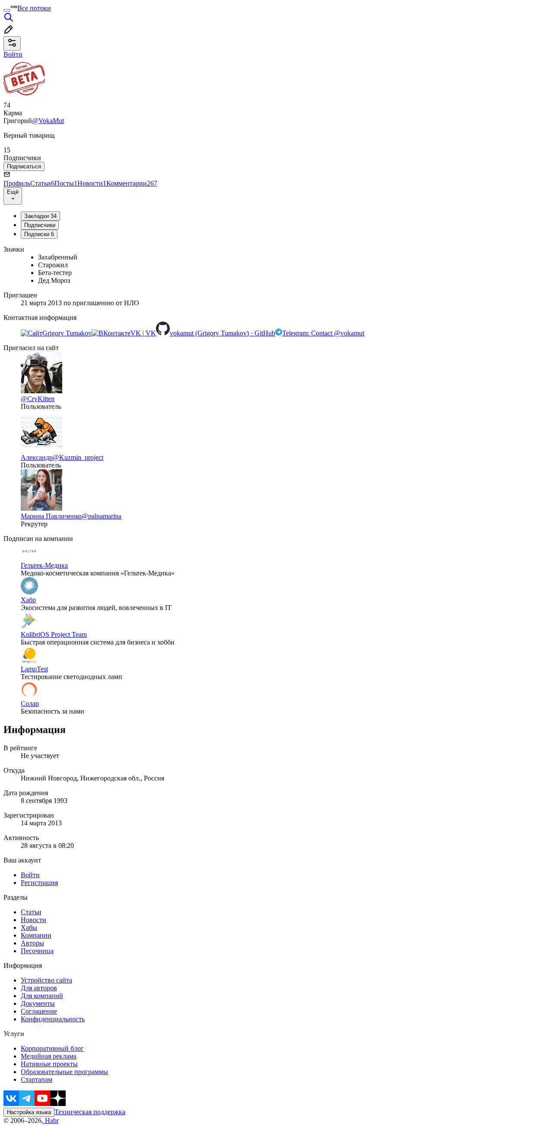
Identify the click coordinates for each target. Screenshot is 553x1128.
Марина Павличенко (51, 516)
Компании (36, 935)
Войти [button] (12, 54)
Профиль (16, 183)
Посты (65, 183)
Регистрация (39, 882)
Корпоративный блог (52, 1048)
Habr (51, 1120)
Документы (38, 1003)
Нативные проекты (49, 1064)
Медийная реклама (48, 1056)
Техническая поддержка (89, 1111)
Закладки (40, 216)
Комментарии (131, 183)
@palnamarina (101, 516)
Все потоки (34, 8)
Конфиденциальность (53, 1019)
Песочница (37, 950)
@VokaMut (48, 120)
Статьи (42, 183)
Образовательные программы (64, 1071)
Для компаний (42, 995)
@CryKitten (37, 398)
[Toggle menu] (6, 10)
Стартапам (36, 1079)
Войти (30, 874)
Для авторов (39, 988)
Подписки (39, 234)
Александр (37, 457)
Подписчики (39, 225)
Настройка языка (29, 1112)
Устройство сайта (46, 980)
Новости (91, 183)
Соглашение (39, 1011)
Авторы (32, 943)
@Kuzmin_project (78, 457)
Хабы (29, 927)
